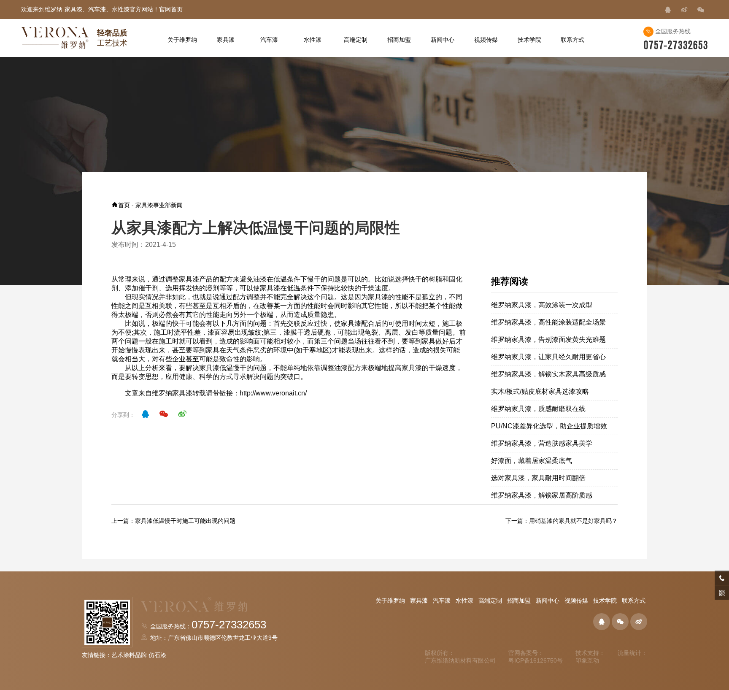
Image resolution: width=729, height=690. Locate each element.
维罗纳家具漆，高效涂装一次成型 (541, 304)
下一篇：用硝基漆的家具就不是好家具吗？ (561, 520)
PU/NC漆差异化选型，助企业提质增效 (549, 426)
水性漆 (464, 600)
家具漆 (189, 279)
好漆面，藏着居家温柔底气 (531, 460)
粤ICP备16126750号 (535, 660)
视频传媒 (576, 600)
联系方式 (633, 600)
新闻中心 (547, 600)
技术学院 (605, 600)
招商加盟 (519, 600)
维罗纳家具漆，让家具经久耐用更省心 (548, 356)
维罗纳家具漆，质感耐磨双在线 (538, 408)
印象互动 (587, 660)
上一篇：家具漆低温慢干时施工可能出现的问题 (173, 520)
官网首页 (171, 9)
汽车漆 (442, 600)
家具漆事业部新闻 (159, 205)
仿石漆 (157, 655)
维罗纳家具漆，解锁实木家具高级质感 (548, 374)
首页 (124, 205)
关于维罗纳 (390, 600)
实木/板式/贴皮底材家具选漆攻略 (540, 391)
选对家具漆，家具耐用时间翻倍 (538, 478)
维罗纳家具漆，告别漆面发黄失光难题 (548, 339)
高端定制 (490, 600)
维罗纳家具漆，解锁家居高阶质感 (541, 495)
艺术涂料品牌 (129, 655)
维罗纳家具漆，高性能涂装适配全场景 (548, 322)
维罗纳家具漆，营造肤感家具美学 (541, 443)
